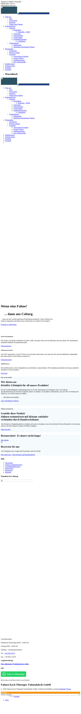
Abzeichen (17, 34)
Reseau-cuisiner (14, 53)
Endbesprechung (19, 60)
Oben (7, 700)
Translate (17, 696)
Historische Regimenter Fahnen (24, 47)
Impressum (8, 470)
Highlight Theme (65, 689)
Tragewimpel (18, 37)
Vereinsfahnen (14, 43)
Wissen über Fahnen (16, 24)
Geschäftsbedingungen (12, 467)
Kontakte (8, 69)
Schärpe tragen (10, 66)
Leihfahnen (21, 41)
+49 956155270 (9, 653)
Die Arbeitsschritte (20, 62)
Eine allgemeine (6, 664)
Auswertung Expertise (21, 56)
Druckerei (4, 373)
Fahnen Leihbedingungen (13, 465)
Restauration (9, 49)
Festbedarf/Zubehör (20, 39)
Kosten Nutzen (19, 58)
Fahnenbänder (18, 36)
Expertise (12, 54)
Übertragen (13, 51)
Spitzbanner (17, 45)
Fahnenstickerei (10, 26)
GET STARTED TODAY (10, 401)
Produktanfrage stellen (20, 664)
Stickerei (12, 28)
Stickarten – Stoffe (24, 32)
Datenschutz (9, 468)
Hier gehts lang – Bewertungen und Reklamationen (18, 455)
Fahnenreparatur (6, 360)
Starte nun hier (6, 429)
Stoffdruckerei (10, 64)
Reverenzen (13, 20)
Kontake (14, 324)
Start (10, 19)
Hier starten (5, 440)
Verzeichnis (9, 463)
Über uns (8, 17)
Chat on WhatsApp (15, 674)
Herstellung (17, 30)
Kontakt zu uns (6, 324)
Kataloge (12, 22)
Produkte (8, 68)
